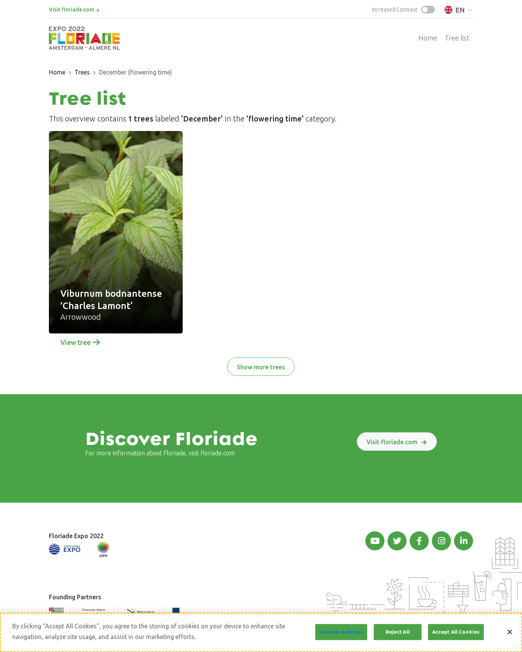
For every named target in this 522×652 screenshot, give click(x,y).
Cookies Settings (341, 631)
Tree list (457, 38)
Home (427, 38)
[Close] (509, 632)
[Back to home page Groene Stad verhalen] (84, 38)
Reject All (398, 631)
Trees (82, 72)
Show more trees (261, 367)
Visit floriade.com (71, 9)
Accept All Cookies (456, 631)
